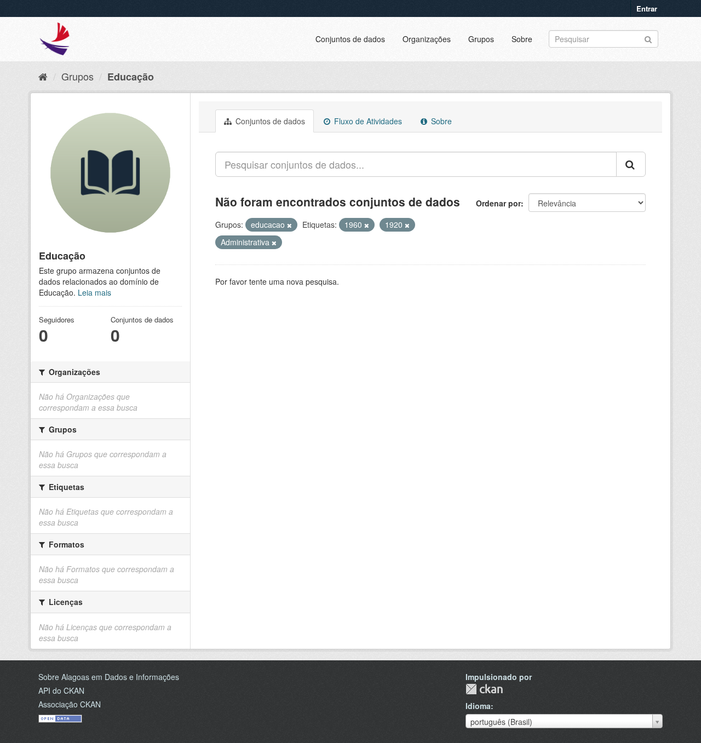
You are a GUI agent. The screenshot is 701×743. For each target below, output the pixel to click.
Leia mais (94, 292)
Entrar (646, 8)
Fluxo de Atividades (367, 121)
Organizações (427, 38)
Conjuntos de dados (350, 38)
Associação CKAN (69, 704)
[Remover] (289, 225)
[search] (631, 164)
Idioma (478, 705)
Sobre (522, 38)
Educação (130, 77)
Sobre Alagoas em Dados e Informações (108, 676)
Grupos (481, 38)
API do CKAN (61, 690)
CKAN (484, 689)
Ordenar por (498, 203)
